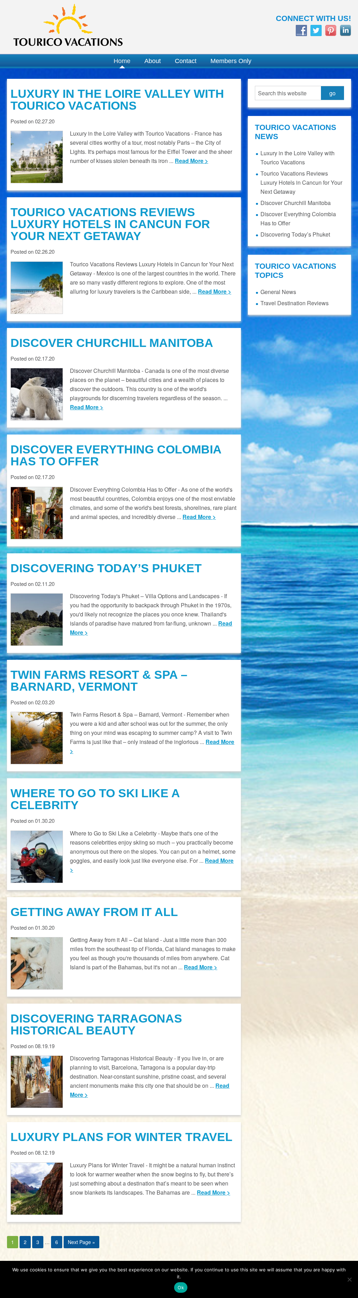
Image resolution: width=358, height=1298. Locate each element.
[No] (349, 1279)
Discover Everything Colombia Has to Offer (115, 455)
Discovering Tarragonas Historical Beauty (96, 1024)
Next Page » (81, 1241)
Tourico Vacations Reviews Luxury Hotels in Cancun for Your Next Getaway (110, 223)
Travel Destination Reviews (294, 303)
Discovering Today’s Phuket (106, 568)
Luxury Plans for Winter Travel (121, 1136)
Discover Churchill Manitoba (111, 342)
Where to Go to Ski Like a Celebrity (95, 799)
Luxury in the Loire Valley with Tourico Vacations (117, 99)
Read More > (191, 161)
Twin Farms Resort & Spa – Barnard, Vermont (98, 680)
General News (278, 292)
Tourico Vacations (89, 27)
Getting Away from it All (94, 911)
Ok (181, 1287)
